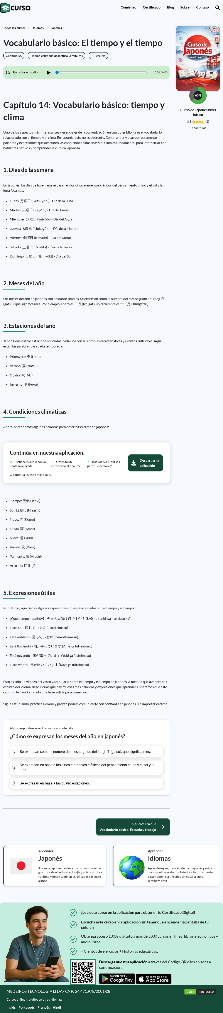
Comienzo (128, 7)
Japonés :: (57, 28)
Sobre (185, 7)
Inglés (11, 1007)
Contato (202, 7)
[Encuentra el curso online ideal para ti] (217, 8)
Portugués (27, 1007)
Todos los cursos (14, 28)
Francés (43, 1007)
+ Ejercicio (98, 56)
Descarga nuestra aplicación (123, 961)
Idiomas (38, 28)
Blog (170, 7)
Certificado (151, 7)
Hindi (57, 1007)
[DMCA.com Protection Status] (200, 999)
